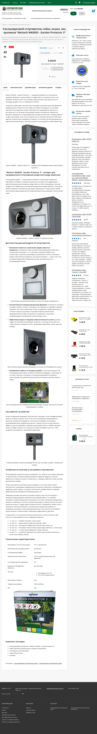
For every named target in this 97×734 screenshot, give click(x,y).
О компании (6, 2)
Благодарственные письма (9, 717)
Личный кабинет (31, 710)
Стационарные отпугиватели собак (50, 663)
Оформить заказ (30, 712)
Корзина (28, 708)
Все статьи (75, 420)
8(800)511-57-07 (6, 688)
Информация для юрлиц (37, 2)
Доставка (23, 2)
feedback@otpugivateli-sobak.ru (42, 11)
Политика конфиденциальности (11, 722)
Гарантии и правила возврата (10, 719)
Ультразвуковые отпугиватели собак (19, 24)
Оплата (15, 2)
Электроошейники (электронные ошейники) (80, 708)
